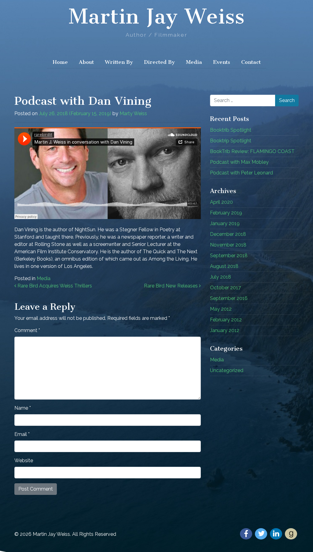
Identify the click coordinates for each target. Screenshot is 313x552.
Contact (251, 62)
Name (22, 408)
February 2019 (226, 213)
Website (23, 460)
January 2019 (225, 223)
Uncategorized (226, 370)
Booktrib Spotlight (230, 130)
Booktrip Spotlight (230, 141)
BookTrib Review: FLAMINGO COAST (252, 151)
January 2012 (224, 330)
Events (221, 62)
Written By (119, 62)
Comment (27, 330)
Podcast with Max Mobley (239, 162)
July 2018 (220, 277)
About (86, 62)
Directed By (159, 62)
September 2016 (229, 298)
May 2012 (221, 309)
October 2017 (225, 288)
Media (194, 62)
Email (22, 434)
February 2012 (226, 320)
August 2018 (224, 266)
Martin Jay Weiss (156, 16)
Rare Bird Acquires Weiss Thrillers (54, 286)
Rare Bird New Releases (171, 286)
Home (60, 62)
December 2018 (228, 234)
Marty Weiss (133, 113)
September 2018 (229, 255)
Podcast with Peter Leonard (241, 173)
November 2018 (228, 245)
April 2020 (221, 202)
